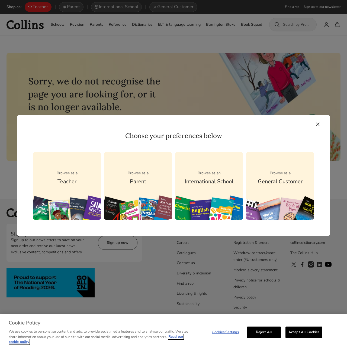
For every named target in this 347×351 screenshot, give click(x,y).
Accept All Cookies (303, 331)
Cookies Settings (225, 331)
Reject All (264, 331)
